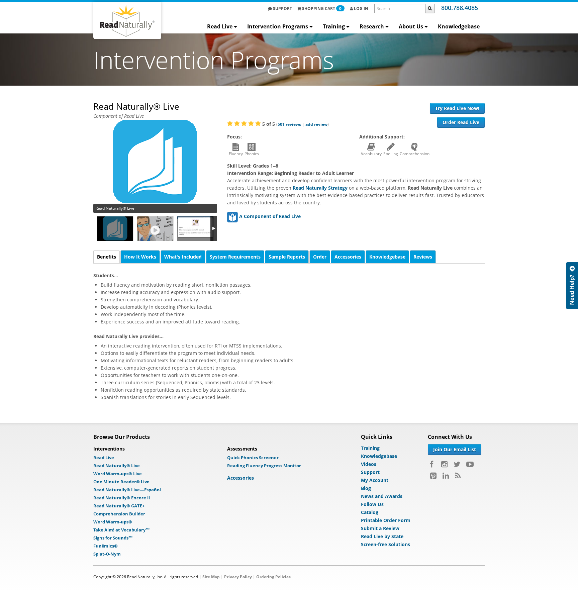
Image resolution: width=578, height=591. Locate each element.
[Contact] (572, 285)
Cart (322, 8)
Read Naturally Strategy (320, 188)
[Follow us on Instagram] (444, 464)
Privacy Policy (238, 577)
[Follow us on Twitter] (457, 464)
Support (282, 8)
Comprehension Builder (119, 514)
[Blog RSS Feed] (458, 476)
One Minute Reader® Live (121, 482)
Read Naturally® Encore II (121, 498)
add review (316, 124)
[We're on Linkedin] (446, 476)
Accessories (347, 257)
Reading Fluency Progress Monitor (264, 466)
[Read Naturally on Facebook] (432, 464)
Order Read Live (461, 122)
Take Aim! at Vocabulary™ (121, 530)
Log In (360, 8)
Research (372, 26)
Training (334, 26)
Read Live (219, 26)
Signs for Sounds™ (113, 538)
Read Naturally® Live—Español (127, 490)
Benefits (106, 257)
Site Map (211, 577)
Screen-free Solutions (385, 544)
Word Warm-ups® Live (117, 474)
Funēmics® (105, 546)
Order (319, 257)
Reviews (422, 257)
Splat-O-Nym (107, 554)
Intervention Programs (277, 26)
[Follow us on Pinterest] (433, 476)
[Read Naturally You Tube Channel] (470, 464)
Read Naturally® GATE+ (118, 506)
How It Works (140, 257)
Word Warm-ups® (112, 522)
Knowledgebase (459, 26)
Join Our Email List (454, 449)
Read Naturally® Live (116, 466)
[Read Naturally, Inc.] (127, 20)
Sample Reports (287, 257)
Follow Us (372, 504)
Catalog (369, 512)
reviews (289, 124)
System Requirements (235, 257)
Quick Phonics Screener (253, 458)
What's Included (183, 257)
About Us (411, 26)
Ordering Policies (273, 577)
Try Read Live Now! (457, 108)
